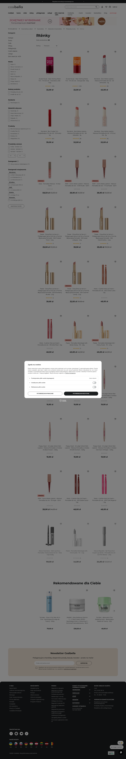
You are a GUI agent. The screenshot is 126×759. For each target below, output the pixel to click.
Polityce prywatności (70, 373)
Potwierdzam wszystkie (81, 393)
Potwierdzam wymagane (45, 393)
